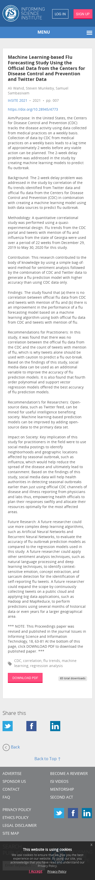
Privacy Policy (17, 810)
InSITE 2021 (17, 101)
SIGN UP (83, 13)
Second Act (61, 798)
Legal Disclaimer (19, 826)
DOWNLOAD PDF (25, 677)
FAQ (6, 798)
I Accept (35, 872)
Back (15, 747)
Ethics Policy (15, 818)
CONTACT (11, 790)
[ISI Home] (24, 13)
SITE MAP (11, 834)
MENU (43, 33)
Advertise (12, 774)
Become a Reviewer (69, 774)
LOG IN (60, 13)
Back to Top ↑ (47, 759)
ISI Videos (59, 782)
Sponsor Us (14, 782)
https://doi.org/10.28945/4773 (33, 110)
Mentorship (62, 790)
